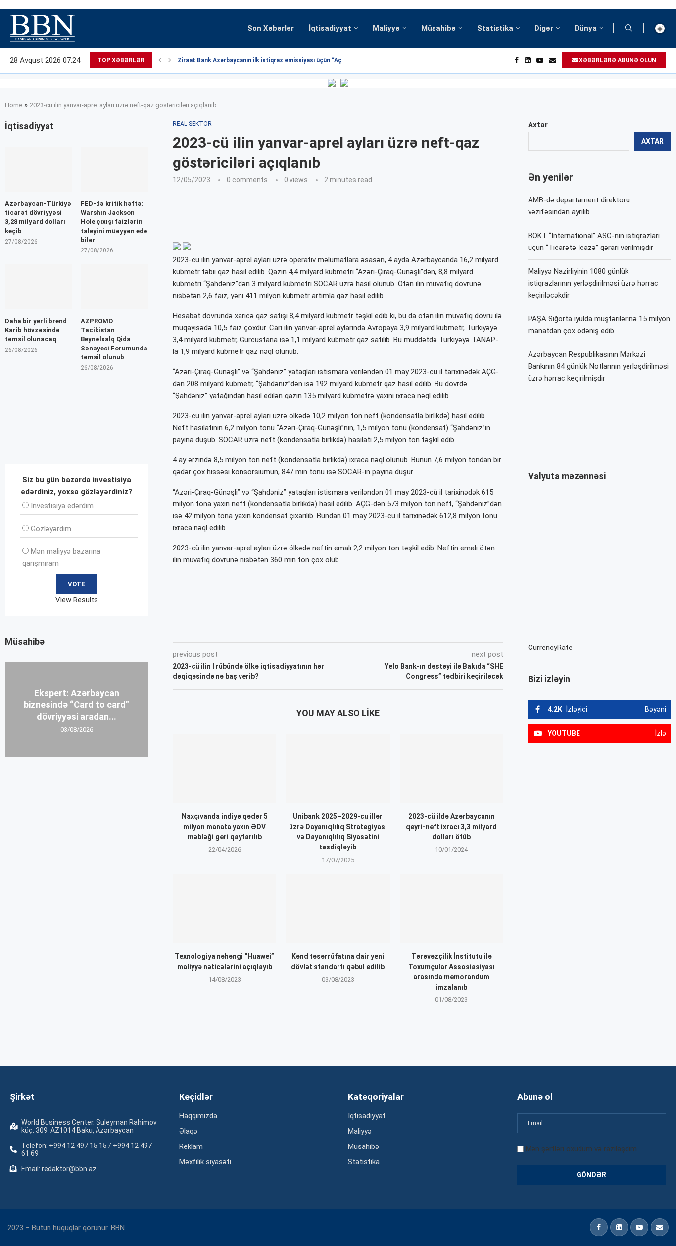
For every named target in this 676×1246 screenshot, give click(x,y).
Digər (543, 28)
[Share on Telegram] (372, 628)
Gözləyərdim (51, 528)
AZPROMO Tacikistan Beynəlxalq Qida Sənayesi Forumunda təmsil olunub (114, 339)
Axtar (538, 124)
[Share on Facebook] (261, 628)
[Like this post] (238, 628)
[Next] (170, 60)
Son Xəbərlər (270, 28)
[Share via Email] (395, 628)
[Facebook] (516, 60)
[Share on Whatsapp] (349, 628)
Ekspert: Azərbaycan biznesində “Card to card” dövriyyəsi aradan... (76, 704)
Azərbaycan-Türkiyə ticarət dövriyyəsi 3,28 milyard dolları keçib (38, 217)
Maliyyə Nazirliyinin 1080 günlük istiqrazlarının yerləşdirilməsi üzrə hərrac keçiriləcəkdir (593, 283)
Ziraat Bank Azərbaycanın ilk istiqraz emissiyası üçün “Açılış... (266, 60)
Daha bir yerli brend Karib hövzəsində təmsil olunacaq (36, 330)
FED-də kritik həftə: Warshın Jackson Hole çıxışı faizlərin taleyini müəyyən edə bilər (114, 222)
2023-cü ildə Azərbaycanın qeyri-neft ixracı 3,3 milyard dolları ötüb (451, 826)
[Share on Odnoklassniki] (327, 628)
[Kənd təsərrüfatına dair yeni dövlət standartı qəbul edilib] (337, 908)
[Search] (628, 28)
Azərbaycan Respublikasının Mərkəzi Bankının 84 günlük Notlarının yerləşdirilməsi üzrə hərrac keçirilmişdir (598, 366)
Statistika (495, 28)
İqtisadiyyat (330, 28)
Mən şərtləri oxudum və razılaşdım (581, 1149)
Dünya (586, 28)
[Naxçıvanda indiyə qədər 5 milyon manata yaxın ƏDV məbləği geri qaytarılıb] (224, 768)
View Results (76, 600)
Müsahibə (438, 28)
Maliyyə (386, 28)
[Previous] (160, 60)
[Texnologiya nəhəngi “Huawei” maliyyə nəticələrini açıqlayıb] (224, 908)
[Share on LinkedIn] (306, 628)
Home (13, 105)
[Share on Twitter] (283, 628)
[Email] (553, 60)
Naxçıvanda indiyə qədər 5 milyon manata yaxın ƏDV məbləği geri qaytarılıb (225, 826)
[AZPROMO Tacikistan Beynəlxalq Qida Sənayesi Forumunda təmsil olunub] (114, 286)
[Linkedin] (527, 60)
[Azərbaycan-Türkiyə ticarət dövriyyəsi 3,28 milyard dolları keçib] (38, 169)
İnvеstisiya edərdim (62, 505)
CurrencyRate (550, 647)
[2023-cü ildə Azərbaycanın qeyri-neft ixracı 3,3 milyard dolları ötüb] (451, 768)
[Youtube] (540, 60)
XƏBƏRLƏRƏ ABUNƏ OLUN (617, 60)
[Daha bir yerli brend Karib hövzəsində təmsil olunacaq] (38, 286)
